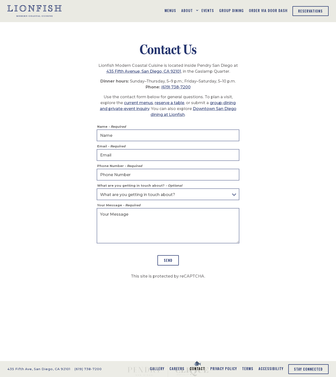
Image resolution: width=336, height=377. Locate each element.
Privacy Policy (223, 368)
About (189, 10)
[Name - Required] (168, 135)
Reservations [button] (310, 11)
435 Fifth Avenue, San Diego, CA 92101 (143, 71)
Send (168, 260)
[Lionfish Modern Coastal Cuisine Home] (34, 11)
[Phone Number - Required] (168, 175)
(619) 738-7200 (176, 87)
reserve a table (169, 102)
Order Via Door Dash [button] (268, 10)
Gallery (157, 368)
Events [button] (207, 10)
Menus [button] (170, 10)
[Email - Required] (168, 155)
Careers (176, 368)
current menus (138, 102)
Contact (197, 368)
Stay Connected (308, 369)
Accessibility (271, 368)
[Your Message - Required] (168, 225)
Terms (247, 368)
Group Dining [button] (231, 10)
